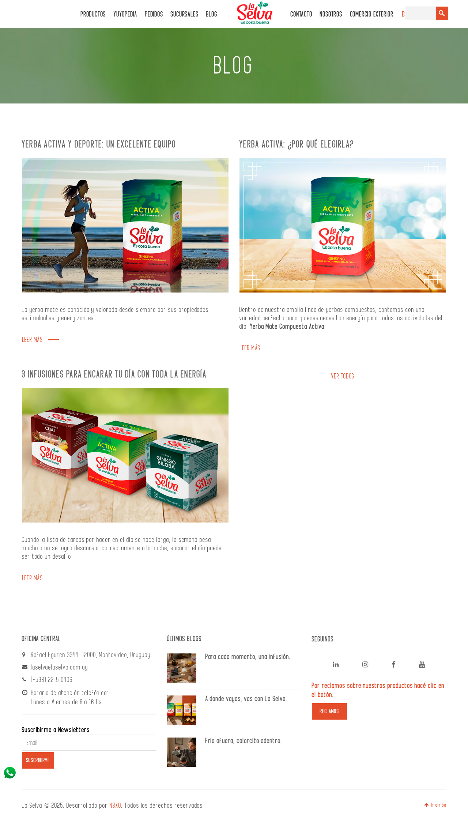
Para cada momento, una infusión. (248, 656)
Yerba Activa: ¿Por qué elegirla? (296, 144)
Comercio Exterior (372, 14)
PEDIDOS (154, 14)
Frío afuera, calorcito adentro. (243, 740)
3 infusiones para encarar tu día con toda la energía (114, 374)
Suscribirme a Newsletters (56, 730)
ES (405, 14)
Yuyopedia (125, 14)
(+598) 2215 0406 (52, 679)
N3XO (115, 805)
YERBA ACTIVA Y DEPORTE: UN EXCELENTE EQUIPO (99, 144)
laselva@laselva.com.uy (59, 667)
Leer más (32, 339)
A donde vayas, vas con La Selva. (246, 698)
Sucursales (185, 14)
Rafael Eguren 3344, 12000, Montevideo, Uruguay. (91, 655)
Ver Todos (342, 376)
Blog (211, 14)
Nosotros (331, 14)
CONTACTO (301, 14)
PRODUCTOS (93, 14)
